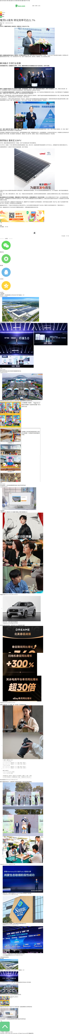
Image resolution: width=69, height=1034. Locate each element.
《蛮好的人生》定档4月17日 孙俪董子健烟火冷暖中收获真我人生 (13, 511)
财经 (20, 0)
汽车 (27, 0)
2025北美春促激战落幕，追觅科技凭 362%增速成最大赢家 (12, 625)
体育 (7, 0)
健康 (22, 0)
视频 (18, 0)
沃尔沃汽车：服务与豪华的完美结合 (10, 621)
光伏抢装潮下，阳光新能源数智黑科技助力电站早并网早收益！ (13, 485)
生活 (14, 0)
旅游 (12, 0)
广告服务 (6, 1032)
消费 (25, 0)
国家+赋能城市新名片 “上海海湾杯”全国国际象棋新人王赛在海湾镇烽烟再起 (16, 781)
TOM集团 (2, 1032)
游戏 (10, 0)
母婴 (16, 0)
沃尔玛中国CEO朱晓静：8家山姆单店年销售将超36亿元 (14, 923)
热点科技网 (2, 779)
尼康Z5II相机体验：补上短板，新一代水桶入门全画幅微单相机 (13, 704)
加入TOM (10, 1032)
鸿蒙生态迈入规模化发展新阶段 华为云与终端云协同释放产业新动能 (17, 893)
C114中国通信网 (6, 955)
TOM (3, 23)
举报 (1, 225)
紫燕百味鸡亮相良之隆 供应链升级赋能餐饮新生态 (10, 371)
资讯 (3, 0)
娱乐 (5, 0)
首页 (1, 0)
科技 (29, 0)
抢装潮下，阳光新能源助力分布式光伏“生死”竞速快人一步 (12, 295)
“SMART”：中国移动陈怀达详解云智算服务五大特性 (14, 953)
